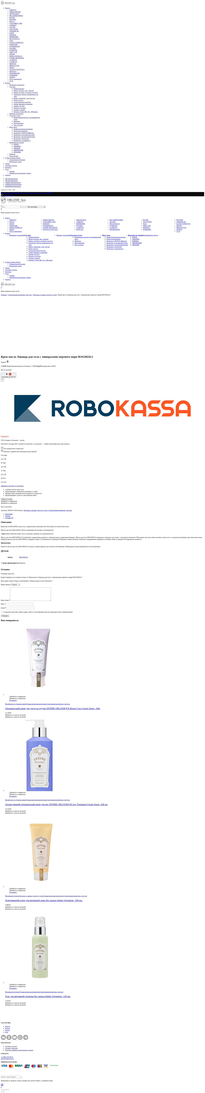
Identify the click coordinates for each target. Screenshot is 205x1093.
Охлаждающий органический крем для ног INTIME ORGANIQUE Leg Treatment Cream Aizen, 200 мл (56, 804)
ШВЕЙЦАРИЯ (18, 150)
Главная (4, 295)
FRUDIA (12, 54)
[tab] (104, 514)
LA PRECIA (13, 62)
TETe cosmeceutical (15, 79)
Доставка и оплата (11, 165)
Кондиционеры (18, 123)
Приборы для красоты (16, 114)
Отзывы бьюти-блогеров (17, 160)
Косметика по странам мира (15, 704)
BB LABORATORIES (16, 16)
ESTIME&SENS (14, 46)
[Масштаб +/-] (2, 1089)
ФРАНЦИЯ (17, 152)
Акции (7, 163)
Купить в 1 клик (7, 499)
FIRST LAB (13, 52)
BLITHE (12, 17)
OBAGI (11, 67)
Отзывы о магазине (11, 1048)
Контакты (8, 167)
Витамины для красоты (16, 85)
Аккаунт (7, 175)
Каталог (7, 83)
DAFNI (11, 33)
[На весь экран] (4, 1089)
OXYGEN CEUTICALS (16, 69)
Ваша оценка (6, 584)
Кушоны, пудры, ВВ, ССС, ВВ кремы (26, 112)
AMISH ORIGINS (15, 12)
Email (3, 608)
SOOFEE (12, 77)
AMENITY (12, 10)
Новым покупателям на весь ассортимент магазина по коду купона (26, 193)
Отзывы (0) (9, 518)
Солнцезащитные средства (22, 102)
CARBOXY (13, 25)
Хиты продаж (13, 156)
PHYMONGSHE (14, 73)
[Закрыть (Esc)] (8, 1089)
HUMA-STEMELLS (15, 56)
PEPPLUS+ (13, 71)
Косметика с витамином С (22, 140)
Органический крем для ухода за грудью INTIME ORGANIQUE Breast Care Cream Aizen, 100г (52, 708)
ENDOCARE (13, 44)
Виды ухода (13, 127)
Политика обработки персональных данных (19, 1050)
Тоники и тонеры (19, 110)
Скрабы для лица (19, 106)
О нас (7, 169)
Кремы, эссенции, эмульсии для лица (26, 92)
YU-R (11, 81)
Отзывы (11, 171)
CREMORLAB (14, 31)
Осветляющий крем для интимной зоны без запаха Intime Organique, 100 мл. (44, 900)
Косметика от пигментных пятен (24, 135)
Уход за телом (18, 125)
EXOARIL (12, 48)
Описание (8, 514)
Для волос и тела (14, 115)
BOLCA (11, 21)
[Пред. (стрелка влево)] (2, 1091)
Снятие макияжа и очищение (23, 104)
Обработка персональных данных (20, 173)
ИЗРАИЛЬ (17, 148)
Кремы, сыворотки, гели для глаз (24, 98)
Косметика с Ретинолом (21, 139)
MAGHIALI (23, 557)
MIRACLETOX (14, 65)
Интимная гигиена (12, 896)
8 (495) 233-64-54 (8, 195)
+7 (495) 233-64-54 (7, 1057)
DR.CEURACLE (14, 39)
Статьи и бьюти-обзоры (12, 158)
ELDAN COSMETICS (16, 42)
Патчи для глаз (18, 100)
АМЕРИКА (17, 146)
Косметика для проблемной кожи (24, 137)
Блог (6, 1032)
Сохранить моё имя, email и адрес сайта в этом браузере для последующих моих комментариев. (38, 612)
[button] (9, 501)
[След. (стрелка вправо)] (4, 1091)
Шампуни (17, 121)
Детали (7, 516)
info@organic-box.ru (7, 1058)
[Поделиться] (6, 1089)
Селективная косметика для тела (20, 295)
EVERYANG (13, 50)
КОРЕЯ (16, 144)
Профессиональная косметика (23, 129)
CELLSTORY (13, 29)
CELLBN (12, 27)
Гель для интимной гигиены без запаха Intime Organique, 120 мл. (38, 996)
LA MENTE (13, 60)
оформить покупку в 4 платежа (12, 486)
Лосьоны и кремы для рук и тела (45, 295)
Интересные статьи (15, 162)
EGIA (11, 41)
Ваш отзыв (5, 600)
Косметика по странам (16, 142)
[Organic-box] (8, 4)
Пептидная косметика (21, 131)
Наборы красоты (19, 89)
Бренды (7, 8)
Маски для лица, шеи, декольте (24, 90)
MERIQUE (12, 64)
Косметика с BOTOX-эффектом (24, 133)
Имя (3, 604)
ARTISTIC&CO (14, 14)
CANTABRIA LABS (15, 23)
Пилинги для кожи (20, 108)
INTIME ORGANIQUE (16, 58)
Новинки (12, 154)
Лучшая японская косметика (36, 704)
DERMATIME (13, 37)
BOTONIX (12, 19)
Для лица (12, 87)
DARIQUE (12, 35)
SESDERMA (13, 75)
